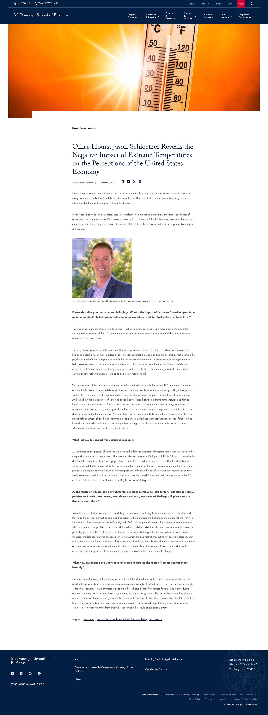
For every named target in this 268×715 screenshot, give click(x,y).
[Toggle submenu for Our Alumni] (231, 16)
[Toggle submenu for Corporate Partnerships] (252, 16)
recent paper (85, 214)
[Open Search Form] (251, 4)
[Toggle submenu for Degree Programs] (139, 16)
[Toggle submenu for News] (209, 3)
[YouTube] (39, 673)
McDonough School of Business (41, 16)
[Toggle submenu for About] (195, 3)
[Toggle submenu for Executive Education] (158, 16)
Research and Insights (83, 127)
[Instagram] (30, 673)
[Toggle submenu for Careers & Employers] (215, 16)
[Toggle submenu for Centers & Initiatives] (195, 16)
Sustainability (156, 619)
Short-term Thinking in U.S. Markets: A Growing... (181, 694)
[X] (134, 181)
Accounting (89, 619)
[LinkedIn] (128, 181)
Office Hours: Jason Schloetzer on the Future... (238, 694)
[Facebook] (123, 181)
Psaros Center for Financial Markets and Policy (122, 619)
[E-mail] (140, 181)
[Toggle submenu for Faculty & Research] (177, 16)
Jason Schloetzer (210, 694)
